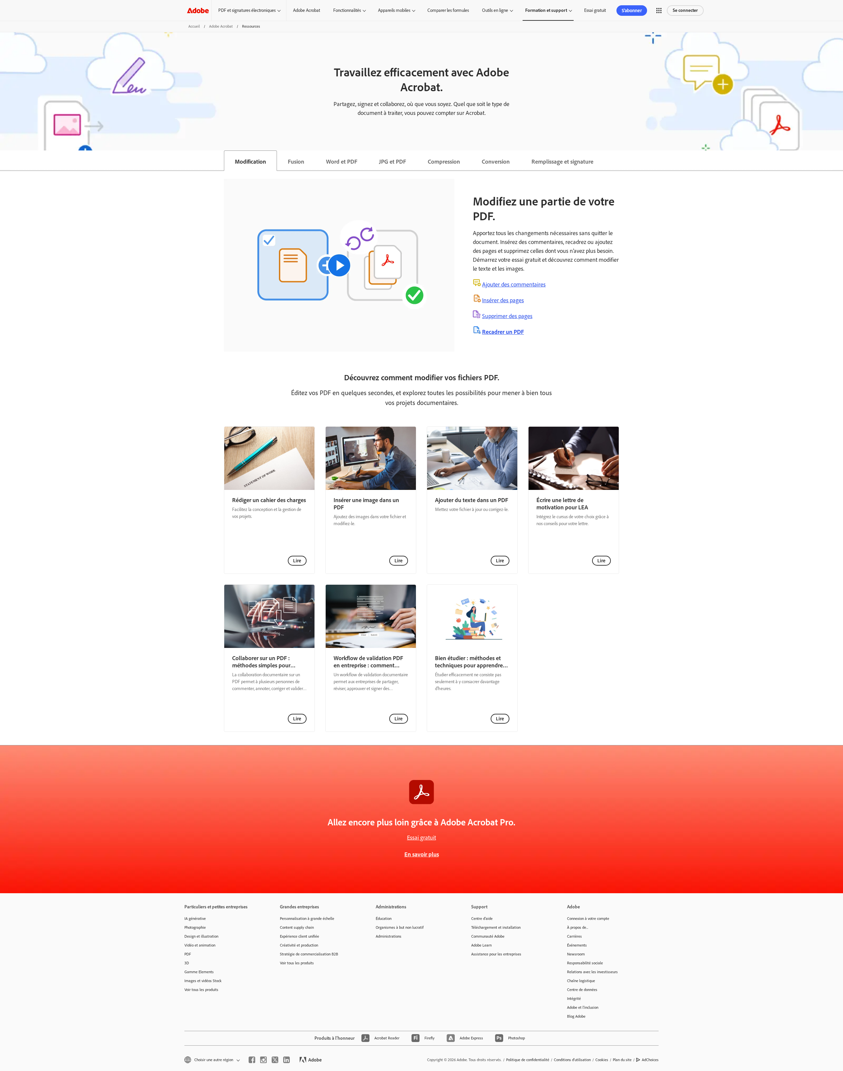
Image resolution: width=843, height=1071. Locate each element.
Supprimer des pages (507, 316)
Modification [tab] (250, 161)
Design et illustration (201, 936)
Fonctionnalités (347, 10)
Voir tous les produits (201, 989)
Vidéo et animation (199, 945)
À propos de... (577, 927)
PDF (187, 954)
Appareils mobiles (394, 10)
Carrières (574, 936)
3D (186, 963)
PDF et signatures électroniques (247, 10)
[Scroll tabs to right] (837, 160)
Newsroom (576, 954)
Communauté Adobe (487, 936)
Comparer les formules (448, 10)
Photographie (195, 927)
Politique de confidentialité (527, 1060)
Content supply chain (297, 927)
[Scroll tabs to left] (5, 160)
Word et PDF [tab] (341, 161)
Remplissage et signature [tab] (562, 161)
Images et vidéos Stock (203, 980)
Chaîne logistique (581, 980)
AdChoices (650, 1060)
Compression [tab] (444, 161)
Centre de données (582, 989)
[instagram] (263, 1060)
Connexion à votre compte (588, 918)
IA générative (195, 918)
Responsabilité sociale (585, 963)
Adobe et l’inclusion (582, 1007)
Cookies (601, 1060)
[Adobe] (197, 10)
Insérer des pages (503, 300)
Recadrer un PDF (503, 331)
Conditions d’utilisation (572, 1060)
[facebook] (252, 1060)
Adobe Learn (481, 945)
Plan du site (622, 1060)
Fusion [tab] (296, 161)
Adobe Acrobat (306, 10)
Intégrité (574, 998)
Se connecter (685, 10)
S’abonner (632, 10)
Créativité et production (299, 945)
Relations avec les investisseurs (592, 972)
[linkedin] (286, 1060)
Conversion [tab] (496, 161)
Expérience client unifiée (299, 936)
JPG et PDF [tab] (392, 161)
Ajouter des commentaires (514, 284)
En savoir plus (421, 854)
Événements (577, 945)
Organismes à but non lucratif (399, 927)
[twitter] (275, 1060)
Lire (297, 561)
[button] (659, 10)
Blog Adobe (576, 1016)
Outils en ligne (495, 10)
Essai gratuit (595, 10)
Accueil (194, 26)
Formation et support (546, 10)
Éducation (384, 918)
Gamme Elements (199, 972)
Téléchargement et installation (496, 927)
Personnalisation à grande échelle (307, 918)
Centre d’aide (482, 918)
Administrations (388, 936)
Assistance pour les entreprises (496, 954)
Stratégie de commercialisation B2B (309, 954)
